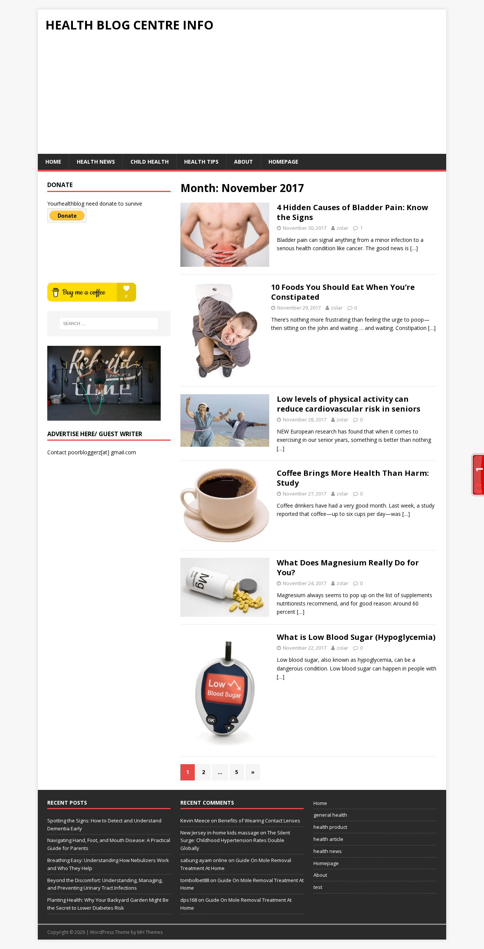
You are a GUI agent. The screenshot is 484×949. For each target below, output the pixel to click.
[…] (414, 248)
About (243, 161)
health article (328, 839)
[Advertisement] (242, 97)
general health (330, 814)
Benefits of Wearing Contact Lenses (259, 820)
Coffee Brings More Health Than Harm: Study (353, 478)
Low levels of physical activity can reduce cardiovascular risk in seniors (348, 404)
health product (330, 827)
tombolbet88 (194, 880)
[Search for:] (108, 323)
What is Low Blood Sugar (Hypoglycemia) (356, 637)
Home (53, 161)
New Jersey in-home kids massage (219, 832)
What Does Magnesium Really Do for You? (348, 567)
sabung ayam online (203, 860)
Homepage (283, 161)
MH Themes (150, 932)
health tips (201, 161)
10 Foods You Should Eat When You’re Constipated (343, 292)
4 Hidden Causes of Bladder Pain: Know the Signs (352, 212)
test (317, 887)
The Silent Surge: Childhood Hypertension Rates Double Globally (235, 840)
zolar (342, 227)
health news (96, 161)
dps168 (188, 899)
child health (149, 161)
